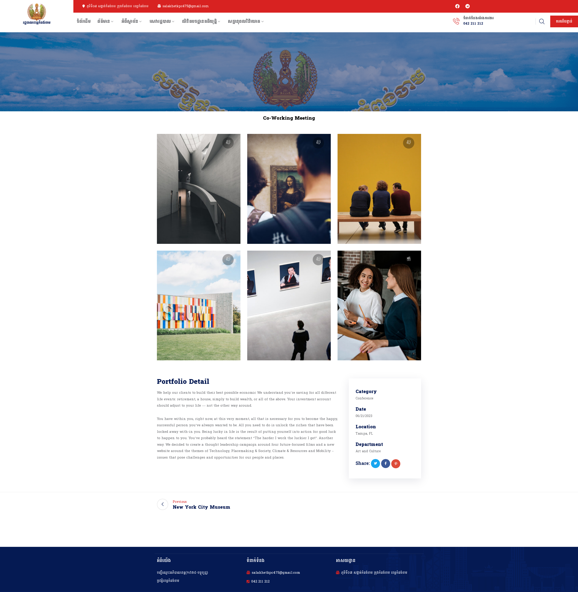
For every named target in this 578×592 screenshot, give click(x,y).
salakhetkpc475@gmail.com (186, 6)
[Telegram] (467, 6)
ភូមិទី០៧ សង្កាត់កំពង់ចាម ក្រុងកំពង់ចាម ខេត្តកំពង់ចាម (118, 6)
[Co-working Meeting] (375, 463)
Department (369, 444)
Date (361, 409)
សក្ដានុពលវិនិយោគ (244, 21)
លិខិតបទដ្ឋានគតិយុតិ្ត (199, 21)
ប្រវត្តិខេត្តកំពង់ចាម (168, 581)
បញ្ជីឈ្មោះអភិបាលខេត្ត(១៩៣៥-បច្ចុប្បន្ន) (182, 573)
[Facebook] (457, 6)
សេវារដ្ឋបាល (160, 21)
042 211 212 (260, 581)
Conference (364, 398)
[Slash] (415, 504)
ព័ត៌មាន (104, 21)
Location (366, 427)
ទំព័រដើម (84, 21)
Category (366, 392)
